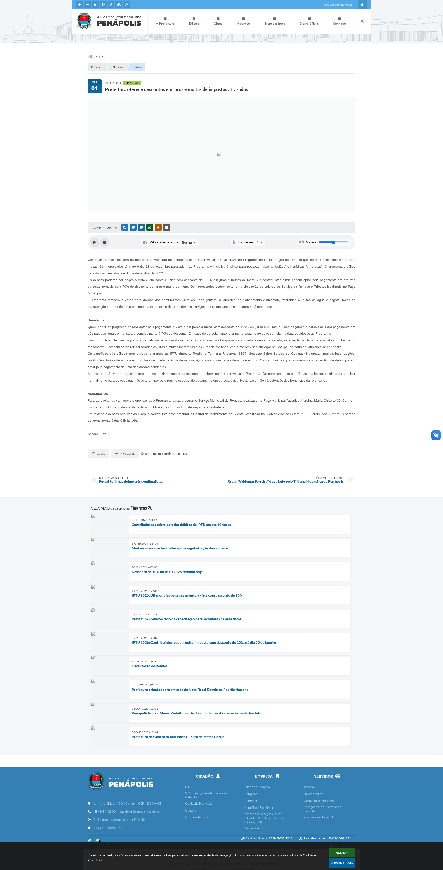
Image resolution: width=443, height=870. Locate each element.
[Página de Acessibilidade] (126, 4)
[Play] (94, 242)
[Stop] (104, 242)
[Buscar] (362, 21)
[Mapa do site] (118, 4)
